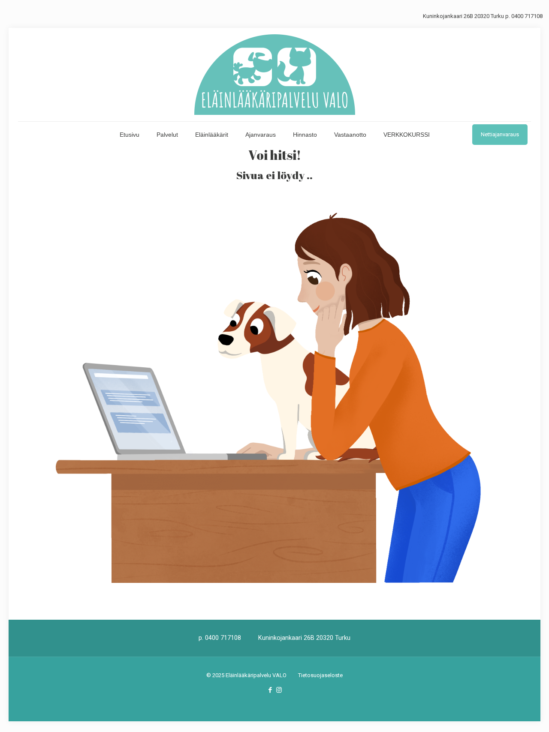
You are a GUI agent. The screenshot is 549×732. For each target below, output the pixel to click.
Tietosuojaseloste (320, 675)
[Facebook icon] (270, 690)
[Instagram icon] (279, 690)
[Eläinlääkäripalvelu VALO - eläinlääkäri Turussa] (274, 74)
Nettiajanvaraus (500, 134)
